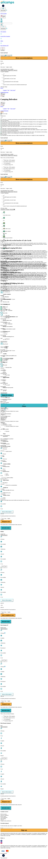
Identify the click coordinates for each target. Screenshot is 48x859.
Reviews (12, 209)
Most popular (3, 440)
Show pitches (3, 438)
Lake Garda (12, 90)
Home (1, 88)
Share (3, 94)
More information (4, 446)
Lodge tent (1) (10, 70)
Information (3, 209)
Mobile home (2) (4, 70)
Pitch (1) (15, 70)
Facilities (7, 209)
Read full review (4, 341)
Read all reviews (7, 395)
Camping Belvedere (4, 92)
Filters (24, 406)
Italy (8, 90)
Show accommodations (24, 58)
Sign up (24, 830)
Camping (5, 90)
